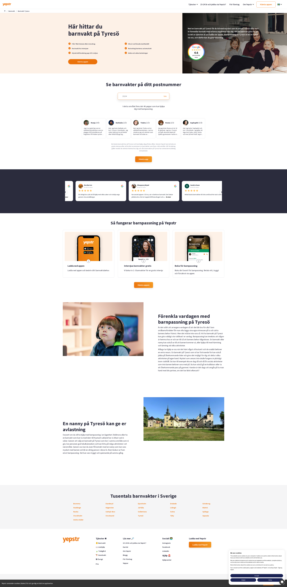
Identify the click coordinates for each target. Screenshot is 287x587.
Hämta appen (82, 62)
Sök (165, 96)
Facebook (166, 547)
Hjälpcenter (166, 560)
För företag (127, 559)
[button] (282, 582)
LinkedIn (165, 551)
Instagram (166, 543)
